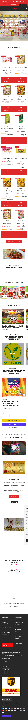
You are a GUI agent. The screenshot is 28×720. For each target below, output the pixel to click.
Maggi (20, 96)
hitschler (4, 399)
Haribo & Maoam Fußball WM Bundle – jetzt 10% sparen (12, 328)
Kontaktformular (14, 4)
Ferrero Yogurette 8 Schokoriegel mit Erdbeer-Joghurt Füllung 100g (7, 69)
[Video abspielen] (14, 447)
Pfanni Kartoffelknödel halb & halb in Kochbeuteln (21, 68)
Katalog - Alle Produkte (20, 640)
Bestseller (17, 638)
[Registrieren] (20, 661)
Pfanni (7, 96)
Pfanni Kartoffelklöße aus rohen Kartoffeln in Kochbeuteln (7, 223)
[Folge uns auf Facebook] (3, 669)
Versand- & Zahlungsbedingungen (6, 627)
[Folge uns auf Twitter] (5, 669)
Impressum (4, 640)
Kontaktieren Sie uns (19, 633)
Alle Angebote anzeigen (14, 241)
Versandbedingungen (14, 606)
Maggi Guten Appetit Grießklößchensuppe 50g (21, 98)
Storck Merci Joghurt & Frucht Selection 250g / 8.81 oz (7, 159)
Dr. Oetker (20, 220)
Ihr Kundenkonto (5, 619)
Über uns (17, 626)
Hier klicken (8, 34)
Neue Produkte (18, 636)
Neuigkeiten (17, 624)
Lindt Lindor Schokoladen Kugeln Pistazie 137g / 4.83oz (7, 127)
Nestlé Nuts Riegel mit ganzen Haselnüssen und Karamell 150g (21, 160)
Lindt (7, 125)
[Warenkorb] (25, 8)
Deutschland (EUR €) (6, 699)
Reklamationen (5, 630)
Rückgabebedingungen (6, 632)
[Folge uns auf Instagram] (8, 669)
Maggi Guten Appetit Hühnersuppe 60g (21, 191)
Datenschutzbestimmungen (7, 637)
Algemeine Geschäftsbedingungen (6, 623)
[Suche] (4, 8)
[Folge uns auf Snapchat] (5, 672)
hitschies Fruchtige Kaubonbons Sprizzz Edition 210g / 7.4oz (11, 404)
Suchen (16, 619)
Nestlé (20, 156)
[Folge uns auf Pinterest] (3, 672)
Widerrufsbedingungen (6, 634)
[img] (14, 564)
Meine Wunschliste (19, 622)
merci (7, 156)
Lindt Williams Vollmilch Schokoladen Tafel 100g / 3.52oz (21, 128)
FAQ (16, 631)
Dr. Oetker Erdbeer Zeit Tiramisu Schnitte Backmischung (21, 223)
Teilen (3, 430)
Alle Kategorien (18, 643)
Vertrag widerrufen (5, 645)
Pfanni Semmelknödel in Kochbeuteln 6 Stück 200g (7, 98)
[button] (3, 578)
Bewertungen (18, 629)
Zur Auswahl (14, 496)
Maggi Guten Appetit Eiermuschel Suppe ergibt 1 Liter (7, 192)
